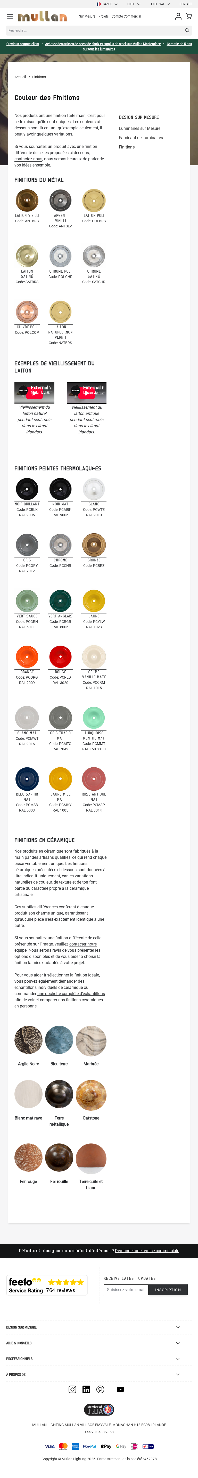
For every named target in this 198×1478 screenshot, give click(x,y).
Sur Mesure (87, 16)
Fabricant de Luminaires (141, 137)
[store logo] (42, 16)
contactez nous (28, 158)
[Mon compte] (178, 16)
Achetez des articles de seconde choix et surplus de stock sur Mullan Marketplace (103, 44)
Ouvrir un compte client (22, 44)
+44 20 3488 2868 (99, 1432)
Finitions (127, 147)
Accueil (20, 77)
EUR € (131, 4)
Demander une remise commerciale (147, 1250)
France (107, 4)
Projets (103, 16)
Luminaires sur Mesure (139, 128)
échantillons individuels (35, 987)
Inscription (168, 1290)
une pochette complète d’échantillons (71, 993)
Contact (186, 4)
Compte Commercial (126, 16)
